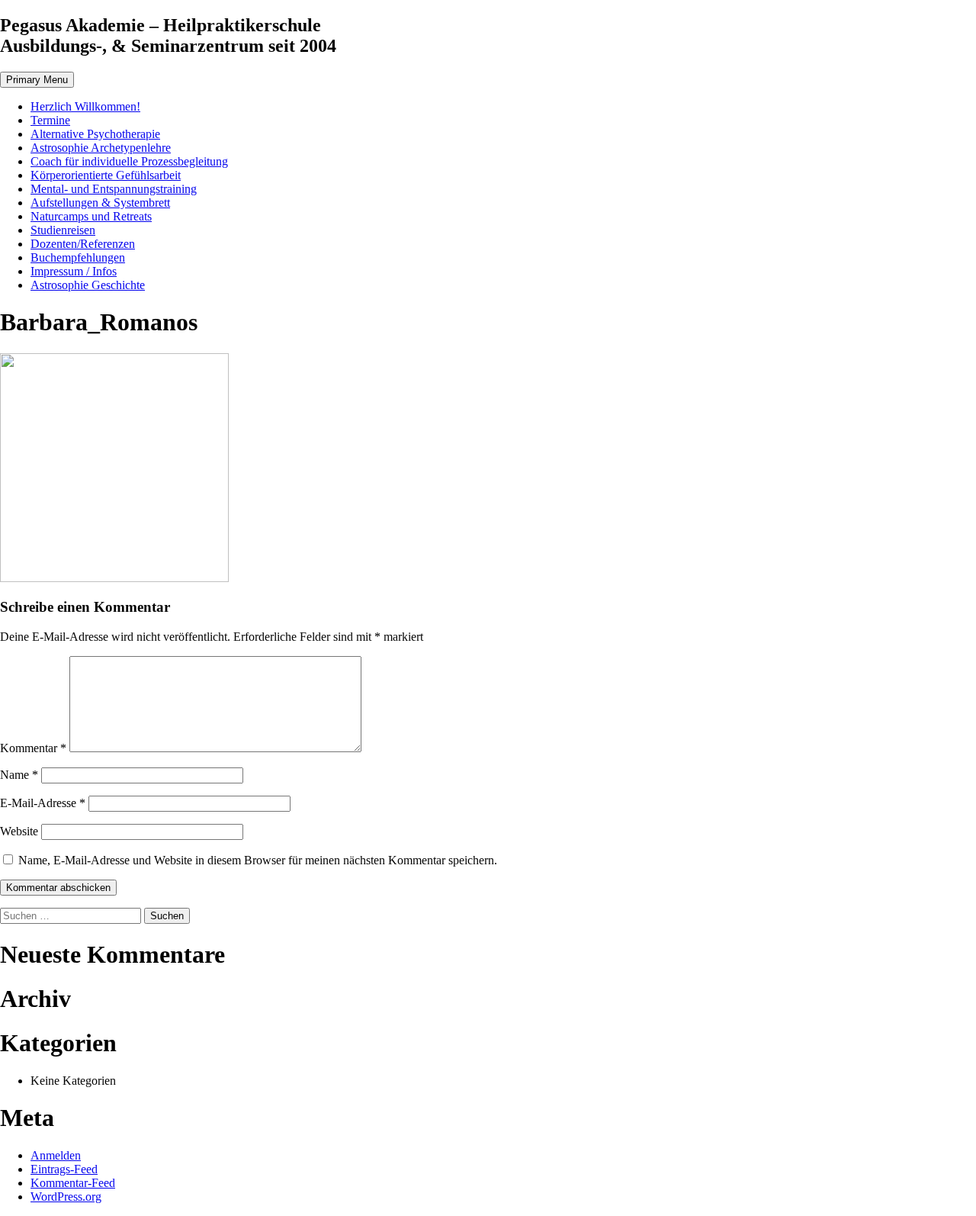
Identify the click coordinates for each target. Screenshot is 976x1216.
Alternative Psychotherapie (95, 133)
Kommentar (33, 748)
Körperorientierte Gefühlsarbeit (105, 175)
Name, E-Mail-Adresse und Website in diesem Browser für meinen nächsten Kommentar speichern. (257, 860)
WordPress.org (65, 1196)
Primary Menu (37, 79)
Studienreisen (62, 230)
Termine (50, 120)
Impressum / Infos (73, 271)
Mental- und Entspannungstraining (113, 188)
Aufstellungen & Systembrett (100, 202)
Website (19, 831)
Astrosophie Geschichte (87, 284)
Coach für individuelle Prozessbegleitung (129, 161)
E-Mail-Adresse (42, 802)
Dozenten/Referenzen (82, 243)
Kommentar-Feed (72, 1182)
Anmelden (55, 1155)
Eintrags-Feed (64, 1169)
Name (19, 774)
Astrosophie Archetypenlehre (100, 147)
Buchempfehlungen (77, 257)
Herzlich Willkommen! (85, 106)
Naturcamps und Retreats (91, 216)
